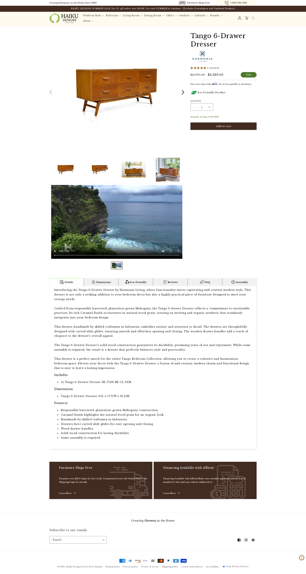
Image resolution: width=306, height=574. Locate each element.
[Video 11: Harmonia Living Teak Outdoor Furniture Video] (116, 265)
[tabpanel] (153, 367)
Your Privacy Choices (237, 566)
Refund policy (113, 567)
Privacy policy (130, 567)
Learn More (65, 493)
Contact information (192, 567)
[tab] (66, 282)
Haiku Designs (73, 567)
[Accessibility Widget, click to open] (301, 557)
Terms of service (150, 567)
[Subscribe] (103, 540)
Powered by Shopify (92, 567)
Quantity (195, 100)
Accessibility (212, 567)
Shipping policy (170, 567)
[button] (253, 18)
